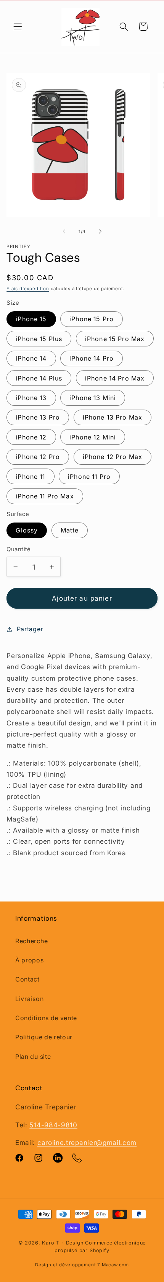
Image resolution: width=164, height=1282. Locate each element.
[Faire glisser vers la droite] (100, 231)
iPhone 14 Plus (39, 378)
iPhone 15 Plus (39, 339)
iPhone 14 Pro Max (115, 378)
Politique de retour (43, 1037)
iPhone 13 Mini (92, 398)
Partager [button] (30, 629)
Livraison (29, 999)
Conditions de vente (46, 1018)
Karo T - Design (63, 1243)
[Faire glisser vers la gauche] (64, 231)
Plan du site (33, 1056)
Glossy (27, 530)
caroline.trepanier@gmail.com (87, 1142)
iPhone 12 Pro (38, 457)
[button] (17, 26)
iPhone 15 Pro (91, 319)
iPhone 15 (31, 319)
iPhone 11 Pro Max (45, 496)
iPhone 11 (30, 476)
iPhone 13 (31, 398)
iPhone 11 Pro (89, 476)
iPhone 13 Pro (38, 417)
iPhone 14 (31, 358)
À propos (29, 960)
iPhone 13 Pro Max (113, 417)
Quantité (18, 549)
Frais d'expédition (27, 288)
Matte (70, 530)
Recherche (31, 941)
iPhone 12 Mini (92, 437)
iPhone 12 (31, 437)
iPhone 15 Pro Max (115, 339)
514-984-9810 (53, 1125)
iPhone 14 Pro (91, 358)
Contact (27, 979)
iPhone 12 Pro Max (113, 457)
